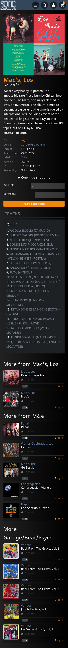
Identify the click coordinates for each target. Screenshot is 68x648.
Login (24, 140)
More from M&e (23, 415)
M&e (24, 157)
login (60, 386)
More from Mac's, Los (31, 364)
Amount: (8, 185)
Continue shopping (35, 177)
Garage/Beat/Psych (34, 144)
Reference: (10, 194)
